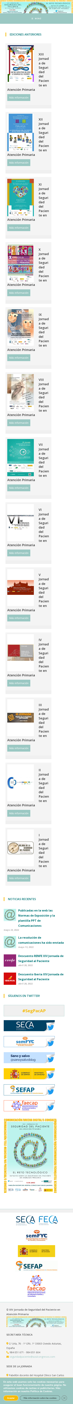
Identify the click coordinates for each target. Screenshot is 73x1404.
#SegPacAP (34, 1011)
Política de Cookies (41, 1391)
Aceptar (11, 1398)
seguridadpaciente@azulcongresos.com (32, 1356)
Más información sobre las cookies (40, 1398)
